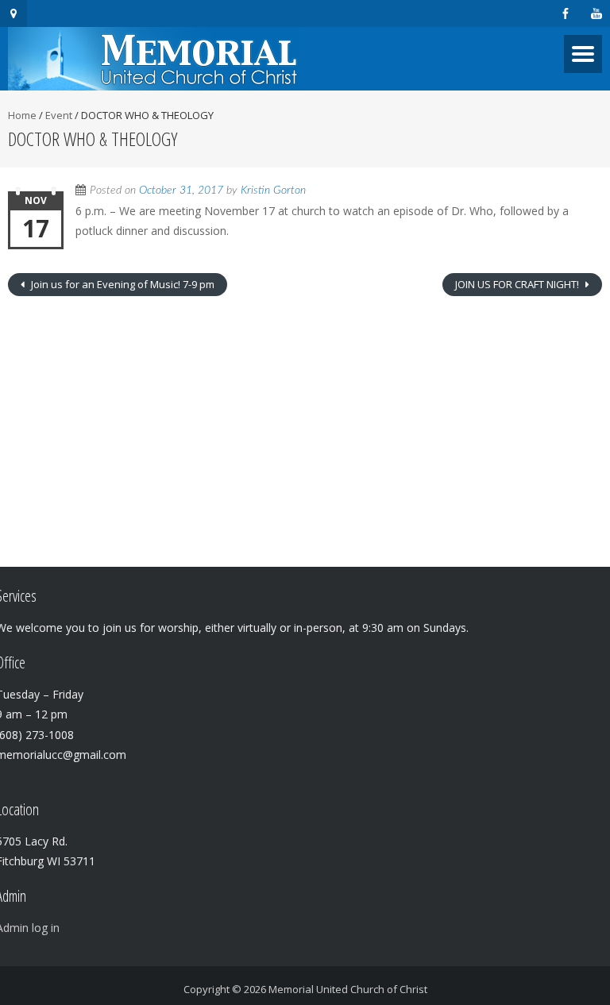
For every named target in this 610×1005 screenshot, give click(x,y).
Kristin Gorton (273, 190)
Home (22, 115)
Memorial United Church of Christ (347, 989)
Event (58, 115)
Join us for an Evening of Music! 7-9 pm (121, 284)
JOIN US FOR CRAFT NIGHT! (518, 284)
